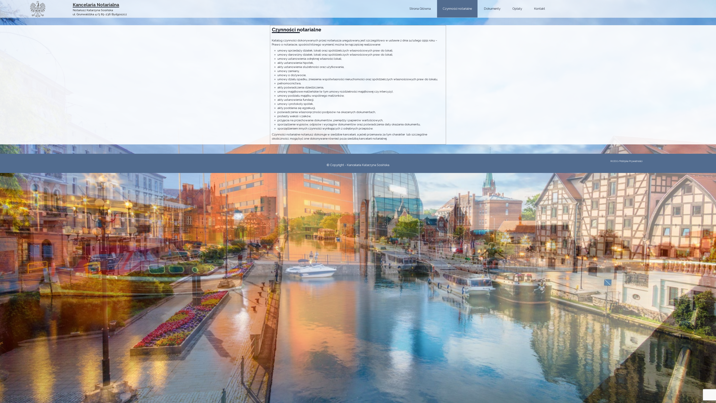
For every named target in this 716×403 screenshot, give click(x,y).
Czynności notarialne (457, 8)
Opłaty (517, 8)
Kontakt (539, 8)
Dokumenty (492, 8)
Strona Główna (420, 8)
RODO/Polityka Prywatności (626, 161)
